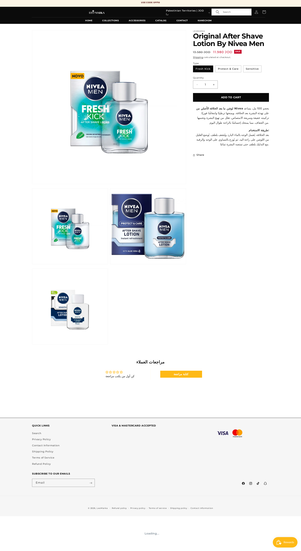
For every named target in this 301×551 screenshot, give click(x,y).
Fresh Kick (203, 68)
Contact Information (46, 445)
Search (36, 433)
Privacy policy (137, 508)
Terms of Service (43, 457)
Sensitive (252, 68)
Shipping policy (178, 508)
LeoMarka (102, 508)
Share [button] (200, 154)
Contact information (202, 508)
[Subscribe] (91, 483)
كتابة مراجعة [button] (181, 374)
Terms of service (158, 508)
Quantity (198, 77)
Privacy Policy (41, 439)
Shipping (198, 57)
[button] (231, 12)
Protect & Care (228, 68)
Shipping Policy (42, 451)
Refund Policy (41, 463)
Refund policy (119, 508)
